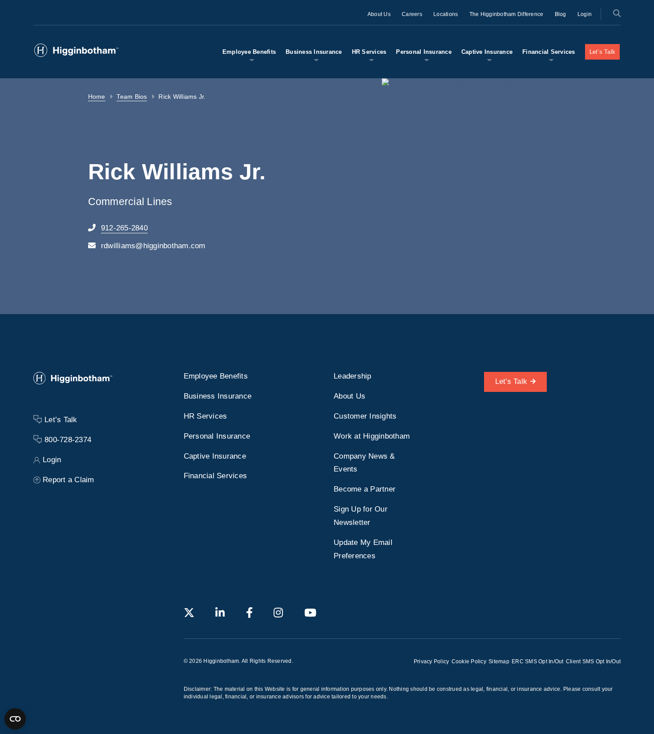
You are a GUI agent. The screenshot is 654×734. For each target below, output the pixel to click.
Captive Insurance (487, 51)
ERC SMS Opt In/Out (538, 661)
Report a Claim (68, 480)
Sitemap (498, 661)
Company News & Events (364, 463)
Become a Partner (365, 489)
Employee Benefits (249, 51)
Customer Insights (365, 416)
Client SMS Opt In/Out (593, 661)
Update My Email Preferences (363, 549)
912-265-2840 (124, 228)
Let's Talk (511, 381)
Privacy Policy (431, 661)
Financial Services (548, 51)
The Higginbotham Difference (506, 14)
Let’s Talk (602, 51)
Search (616, 13)
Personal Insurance (424, 51)
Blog (560, 14)
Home (96, 96)
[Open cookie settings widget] (15, 719)
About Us (379, 14)
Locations (445, 14)
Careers (412, 14)
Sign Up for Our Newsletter (361, 516)
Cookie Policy (469, 661)
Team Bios (132, 96)
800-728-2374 (67, 440)
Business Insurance (314, 51)
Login (584, 14)
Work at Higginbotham (372, 436)
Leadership (352, 376)
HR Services (369, 51)
